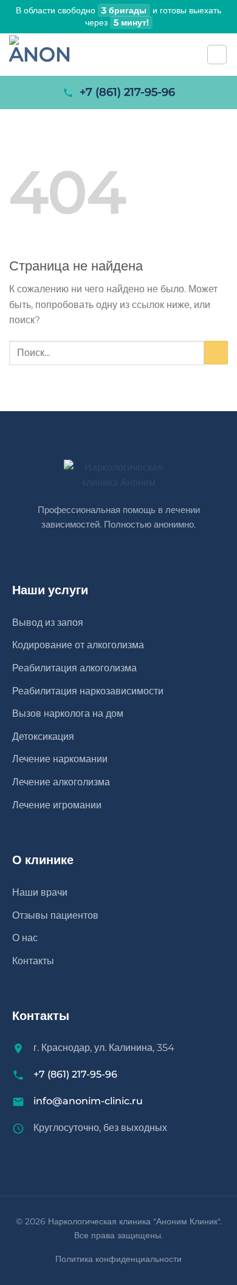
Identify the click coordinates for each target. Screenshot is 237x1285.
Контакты (33, 961)
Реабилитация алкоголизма (74, 668)
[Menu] (217, 54)
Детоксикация (43, 736)
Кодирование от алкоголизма (78, 645)
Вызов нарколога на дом (67, 713)
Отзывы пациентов (55, 915)
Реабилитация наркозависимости (87, 691)
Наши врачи (39, 892)
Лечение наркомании (60, 759)
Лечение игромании (56, 805)
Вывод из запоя (47, 622)
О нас (25, 938)
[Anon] (63, 54)
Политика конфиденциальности (118, 1258)
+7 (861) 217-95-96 (127, 92)
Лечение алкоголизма (61, 782)
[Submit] (216, 352)
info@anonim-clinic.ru (88, 1101)
